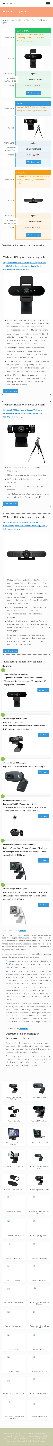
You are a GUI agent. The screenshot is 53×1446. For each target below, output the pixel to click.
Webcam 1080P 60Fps (39, 1259)
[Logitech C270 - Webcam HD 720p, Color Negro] (16, 781)
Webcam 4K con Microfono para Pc (13, 1167)
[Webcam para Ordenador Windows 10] (14, 1134)
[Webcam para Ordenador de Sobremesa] (39, 1317)
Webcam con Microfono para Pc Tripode (39, 1394)
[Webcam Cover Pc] (14, 1112)
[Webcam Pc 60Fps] (39, 1340)
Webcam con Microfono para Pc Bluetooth (39, 1303)
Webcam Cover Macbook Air (13, 1190)
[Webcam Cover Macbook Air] (14, 1181)
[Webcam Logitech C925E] (39, 1407)
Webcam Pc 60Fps (39, 1349)
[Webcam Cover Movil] (14, 1271)
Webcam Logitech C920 (39, 1371)
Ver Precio (43, 690)
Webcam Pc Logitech (39, 1097)
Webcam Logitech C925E (39, 1417)
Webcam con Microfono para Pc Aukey (13, 1394)
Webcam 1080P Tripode (14, 1259)
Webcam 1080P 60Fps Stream (14, 1235)
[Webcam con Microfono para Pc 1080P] (39, 1226)
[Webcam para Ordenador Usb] (14, 1293)
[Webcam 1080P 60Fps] (39, 1249)
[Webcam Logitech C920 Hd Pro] (39, 1181)
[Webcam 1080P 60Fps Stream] (14, 1226)
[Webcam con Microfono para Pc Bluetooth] (39, 1293)
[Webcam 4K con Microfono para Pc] (14, 1157)
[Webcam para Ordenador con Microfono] (14, 1407)
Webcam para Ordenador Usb (14, 1302)
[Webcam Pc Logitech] (39, 1088)
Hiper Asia (9, 3)
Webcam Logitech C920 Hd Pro (39, 1190)
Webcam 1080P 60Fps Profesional (13, 1098)
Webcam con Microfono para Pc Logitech (39, 1167)
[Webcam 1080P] (14, 1362)
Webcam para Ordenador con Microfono (14, 1417)
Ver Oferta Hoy (33, 93)
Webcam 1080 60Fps (39, 1280)
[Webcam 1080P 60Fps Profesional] (14, 1088)
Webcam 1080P (13, 1371)
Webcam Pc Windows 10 (39, 1143)
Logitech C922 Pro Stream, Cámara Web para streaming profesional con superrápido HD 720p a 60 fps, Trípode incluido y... (25, 413)
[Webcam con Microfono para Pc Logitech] (39, 1157)
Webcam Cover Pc (14, 1121)
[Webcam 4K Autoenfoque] (14, 1317)
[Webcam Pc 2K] (14, 1340)
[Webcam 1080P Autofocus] (39, 1112)
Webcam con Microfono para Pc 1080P (39, 1236)
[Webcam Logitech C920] (39, 1362)
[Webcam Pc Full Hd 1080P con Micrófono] (39, 1202)
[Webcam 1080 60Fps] (39, 1271)
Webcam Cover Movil (14, 1280)
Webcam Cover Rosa (14, 1212)
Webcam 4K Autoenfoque (13, 1326)
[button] (48, 3)
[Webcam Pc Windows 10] (39, 1134)
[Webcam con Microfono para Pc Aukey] (14, 1384)
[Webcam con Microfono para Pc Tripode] (39, 1384)
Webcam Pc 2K (14, 1349)
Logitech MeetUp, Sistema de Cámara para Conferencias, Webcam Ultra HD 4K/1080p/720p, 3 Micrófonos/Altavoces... (25, 525)
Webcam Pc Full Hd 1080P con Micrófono (39, 1212)
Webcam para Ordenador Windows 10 (13, 1143)
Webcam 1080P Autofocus (39, 1121)
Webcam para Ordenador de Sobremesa (39, 1327)
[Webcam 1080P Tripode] (14, 1249)
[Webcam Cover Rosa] (14, 1202)
